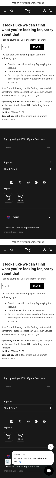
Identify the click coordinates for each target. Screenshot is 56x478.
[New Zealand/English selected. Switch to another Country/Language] (28, 217)
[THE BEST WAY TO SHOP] (8, 198)
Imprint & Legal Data (13, 232)
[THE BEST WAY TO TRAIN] (20, 198)
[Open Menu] (6, 11)
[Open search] (11, 11)
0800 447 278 (17, 112)
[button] (6, 11)
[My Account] (44, 11)
